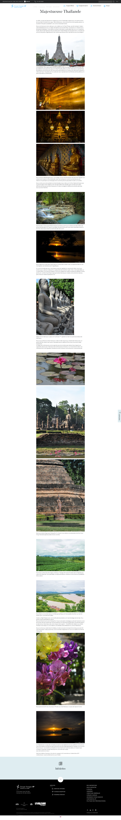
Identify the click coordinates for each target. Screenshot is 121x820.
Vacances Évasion (97, 5)
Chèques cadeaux (92, 795)
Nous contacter (56, 6)
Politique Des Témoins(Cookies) (96, 801)
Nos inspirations (92, 785)
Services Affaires (59, 788)
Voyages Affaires (70, 5)
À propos (35, 6)
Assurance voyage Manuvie (95, 797)
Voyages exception (83, 5)
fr (117, 1)
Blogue (108, 5)
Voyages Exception (59, 791)
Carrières (90, 791)
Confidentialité (91, 799)
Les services (42, 6)
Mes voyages (49, 6)
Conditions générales (93, 793)
